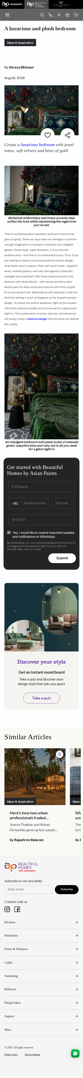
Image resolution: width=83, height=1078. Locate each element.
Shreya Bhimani (21, 67)
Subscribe (67, 889)
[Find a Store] (67, 15)
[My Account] (59, 15)
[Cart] (75, 15)
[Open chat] (75, 1053)
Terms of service (32, 1054)
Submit (62, 558)
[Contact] (50, 15)
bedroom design (37, 318)
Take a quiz (41, 697)
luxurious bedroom (37, 144)
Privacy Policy (11, 1054)
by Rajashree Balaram (27, 840)
